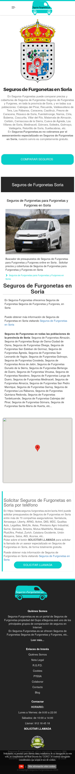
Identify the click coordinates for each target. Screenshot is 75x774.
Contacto (37, 687)
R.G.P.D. (37, 665)
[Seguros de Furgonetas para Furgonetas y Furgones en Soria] (37, 231)
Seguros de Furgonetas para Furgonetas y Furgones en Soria (37, 202)
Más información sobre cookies (42, 766)
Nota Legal (37, 660)
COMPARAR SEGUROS (37, 159)
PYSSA (37, 676)
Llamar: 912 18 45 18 (37, 723)
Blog (37, 692)
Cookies (37, 670)
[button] (37, 448)
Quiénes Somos (37, 654)
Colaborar (37, 681)
